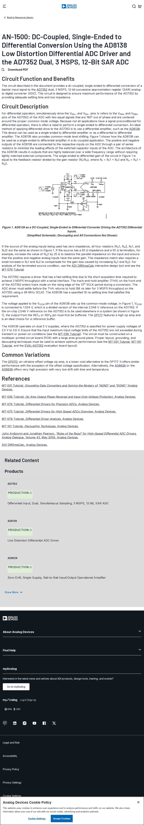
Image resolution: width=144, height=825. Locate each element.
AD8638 (7, 369)
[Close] (138, 802)
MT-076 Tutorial (13, 269)
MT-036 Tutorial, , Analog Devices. (69, 396)
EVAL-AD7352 (34, 345)
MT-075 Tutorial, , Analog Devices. (59, 411)
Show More (11, 592)
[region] (72, 811)
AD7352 (42, 89)
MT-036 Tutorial (69, 334)
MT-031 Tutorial (119, 341)
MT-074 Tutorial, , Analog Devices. (51, 404)
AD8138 (134, 129)
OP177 (98, 315)
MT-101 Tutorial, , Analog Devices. (40, 426)
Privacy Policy (11, 769)
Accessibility (10, 755)
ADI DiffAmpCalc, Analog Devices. (24, 444)
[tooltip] (31, 493)
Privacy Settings (12, 782)
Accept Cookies (61, 818)
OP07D (12, 361)
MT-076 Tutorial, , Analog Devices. (43, 419)
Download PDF (18, 69)
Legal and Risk (11, 742)
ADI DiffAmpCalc (83, 265)
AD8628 (120, 365)
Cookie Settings (12, 795)
